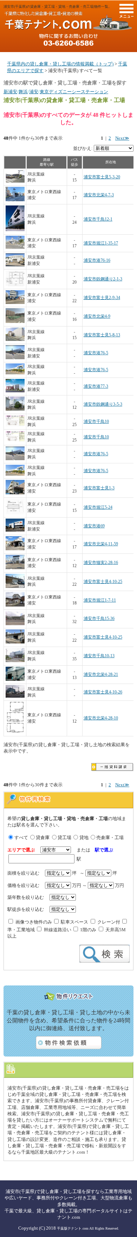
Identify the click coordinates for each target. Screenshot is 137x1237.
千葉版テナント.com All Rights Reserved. (88, 1228)
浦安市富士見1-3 (99, 488)
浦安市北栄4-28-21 (101, 674)
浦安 (33, 91)
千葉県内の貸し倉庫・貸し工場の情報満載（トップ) (60, 63)
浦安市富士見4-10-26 (103, 692)
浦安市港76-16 (97, 260)
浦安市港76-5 (96, 353)
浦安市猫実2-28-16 (101, 562)
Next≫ (122, 138)
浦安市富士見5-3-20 (102, 177)
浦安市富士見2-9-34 (102, 298)
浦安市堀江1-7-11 (100, 600)
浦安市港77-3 (96, 386)
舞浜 (23, 91)
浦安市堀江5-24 (98, 507)
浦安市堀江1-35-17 (101, 243)
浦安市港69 (94, 526)
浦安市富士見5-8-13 (102, 335)
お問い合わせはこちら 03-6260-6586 (68, 40)
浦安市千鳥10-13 (99, 656)
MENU (126, 11)
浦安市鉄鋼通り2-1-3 (103, 279)
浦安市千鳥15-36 (99, 618)
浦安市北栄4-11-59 (101, 544)
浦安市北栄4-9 (97, 316)
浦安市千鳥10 (96, 421)
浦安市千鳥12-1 (98, 219)
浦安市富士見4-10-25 (103, 581)
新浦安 (10, 91)
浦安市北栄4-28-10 (101, 718)
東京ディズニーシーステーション (74, 91)
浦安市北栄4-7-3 (99, 195)
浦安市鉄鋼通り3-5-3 (103, 404)
